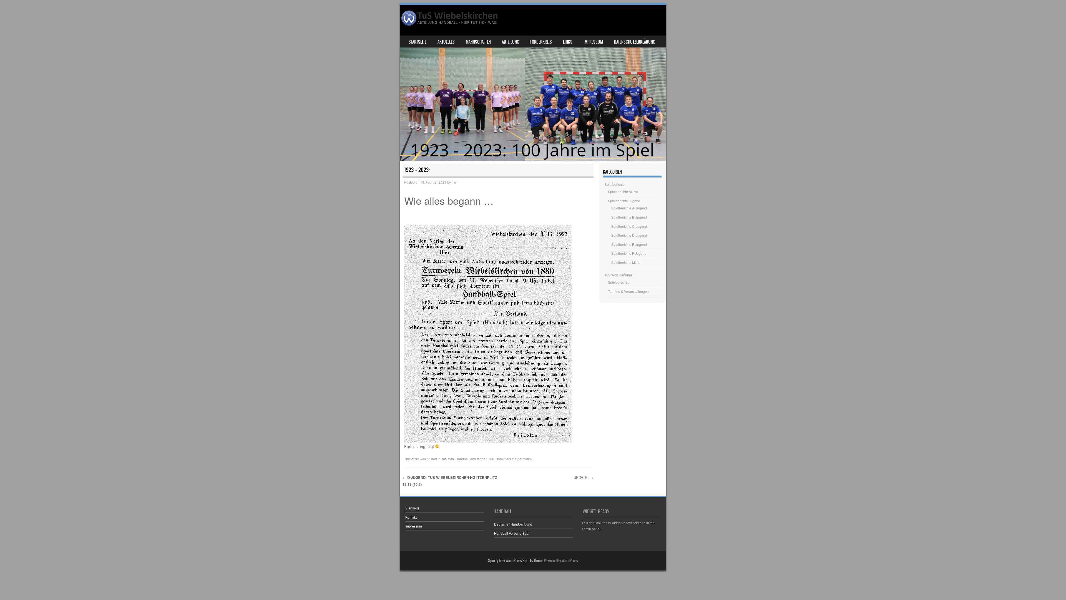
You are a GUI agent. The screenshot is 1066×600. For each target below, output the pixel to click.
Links (567, 42)
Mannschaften (478, 42)
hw (454, 182)
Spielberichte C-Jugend (629, 226)
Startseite (417, 42)
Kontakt (411, 517)
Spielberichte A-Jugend (629, 208)
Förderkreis (541, 42)
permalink (524, 458)
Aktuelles (446, 42)
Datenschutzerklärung (634, 42)
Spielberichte (615, 184)
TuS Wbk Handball (455, 458)
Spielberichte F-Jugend (629, 253)
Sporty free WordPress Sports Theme (515, 561)
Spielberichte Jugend (624, 200)
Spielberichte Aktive (623, 191)
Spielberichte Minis (625, 262)
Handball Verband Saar (512, 533)
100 (491, 458)
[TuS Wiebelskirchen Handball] (450, 18)
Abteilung (510, 42)
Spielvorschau (619, 282)
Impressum (593, 42)
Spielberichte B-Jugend (629, 217)
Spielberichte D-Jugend (629, 235)
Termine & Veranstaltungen (628, 291)
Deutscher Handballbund (513, 524)
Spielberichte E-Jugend (629, 244)
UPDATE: (584, 477)
